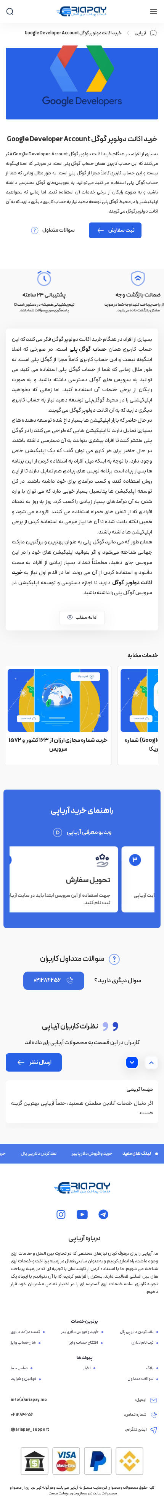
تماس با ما (19, 1368)
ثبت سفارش (121, 230)
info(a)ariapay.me (29, 1400)
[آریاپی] (81, 11)
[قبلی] (151, 1062)
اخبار (87, 1368)
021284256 (47, 981)
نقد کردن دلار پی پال (31, 1154)
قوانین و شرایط (23, 1379)
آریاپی (140, 33)
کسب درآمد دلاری (25, 1332)
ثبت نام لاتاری (142, 1343)
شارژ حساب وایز (23, 1343)
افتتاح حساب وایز (83, 1343)
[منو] (153, 11)
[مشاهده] (103, 1214)
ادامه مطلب (87, 617)
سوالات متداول (58, 230)
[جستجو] (10, 11)
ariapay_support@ (30, 1430)
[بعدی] (132, 1062)
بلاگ (150, 1368)
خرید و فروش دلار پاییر (84, 1154)
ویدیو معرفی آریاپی (89, 832)
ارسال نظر (40, 1062)
